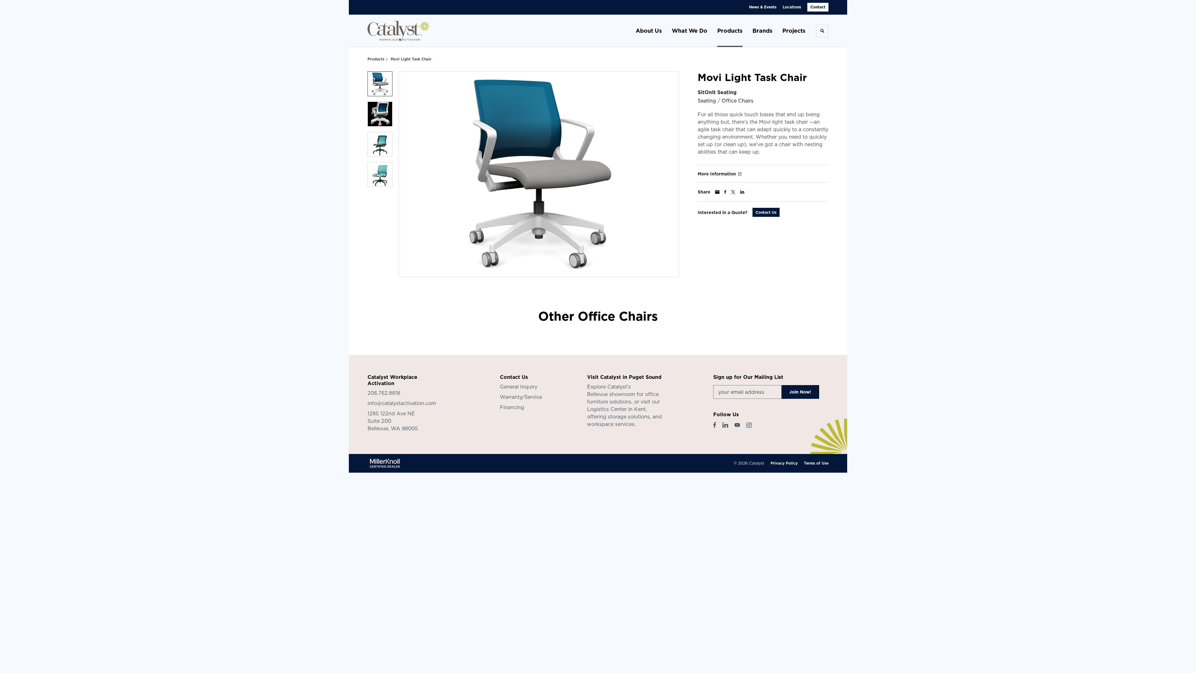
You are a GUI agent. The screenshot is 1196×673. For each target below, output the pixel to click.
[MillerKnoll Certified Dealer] (385, 463)
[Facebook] (714, 425)
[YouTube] (737, 424)
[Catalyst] (399, 31)
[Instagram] (749, 425)
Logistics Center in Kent (616, 409)
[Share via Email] (717, 192)
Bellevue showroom (611, 394)
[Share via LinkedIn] (742, 192)
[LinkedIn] (725, 425)
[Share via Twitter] (733, 192)
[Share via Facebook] (725, 192)
